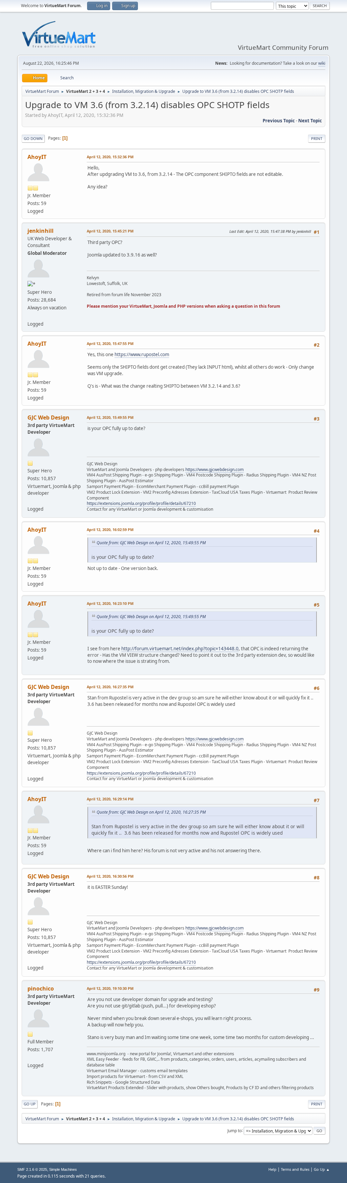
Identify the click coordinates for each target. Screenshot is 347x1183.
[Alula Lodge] (30, 315)
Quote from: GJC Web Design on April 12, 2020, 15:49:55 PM (151, 543)
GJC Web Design (48, 417)
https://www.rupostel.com (142, 354)
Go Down (33, 138)
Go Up (30, 1103)
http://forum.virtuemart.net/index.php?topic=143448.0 (180, 649)
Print (316, 138)
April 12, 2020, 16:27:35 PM (110, 686)
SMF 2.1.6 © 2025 (32, 1169)
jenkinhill (40, 230)
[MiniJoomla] (30, 1057)
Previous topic (279, 121)
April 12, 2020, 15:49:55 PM (110, 417)
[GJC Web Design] (30, 501)
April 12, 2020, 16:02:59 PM (110, 529)
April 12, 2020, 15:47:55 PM (110, 343)
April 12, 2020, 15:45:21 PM (110, 230)
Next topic (310, 121)
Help (272, 1169)
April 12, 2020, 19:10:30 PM (110, 988)
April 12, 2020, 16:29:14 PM (110, 798)
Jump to (234, 1130)
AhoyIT (36, 157)
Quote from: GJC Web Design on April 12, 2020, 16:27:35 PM (151, 812)
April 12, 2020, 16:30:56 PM (110, 876)
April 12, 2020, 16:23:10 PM (110, 603)
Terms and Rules (295, 1169)
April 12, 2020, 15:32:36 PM (110, 156)
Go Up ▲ (322, 1169)
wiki (321, 63)
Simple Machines (63, 1169)
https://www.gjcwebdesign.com (214, 469)
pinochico (40, 988)
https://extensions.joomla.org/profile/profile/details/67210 (141, 503)
